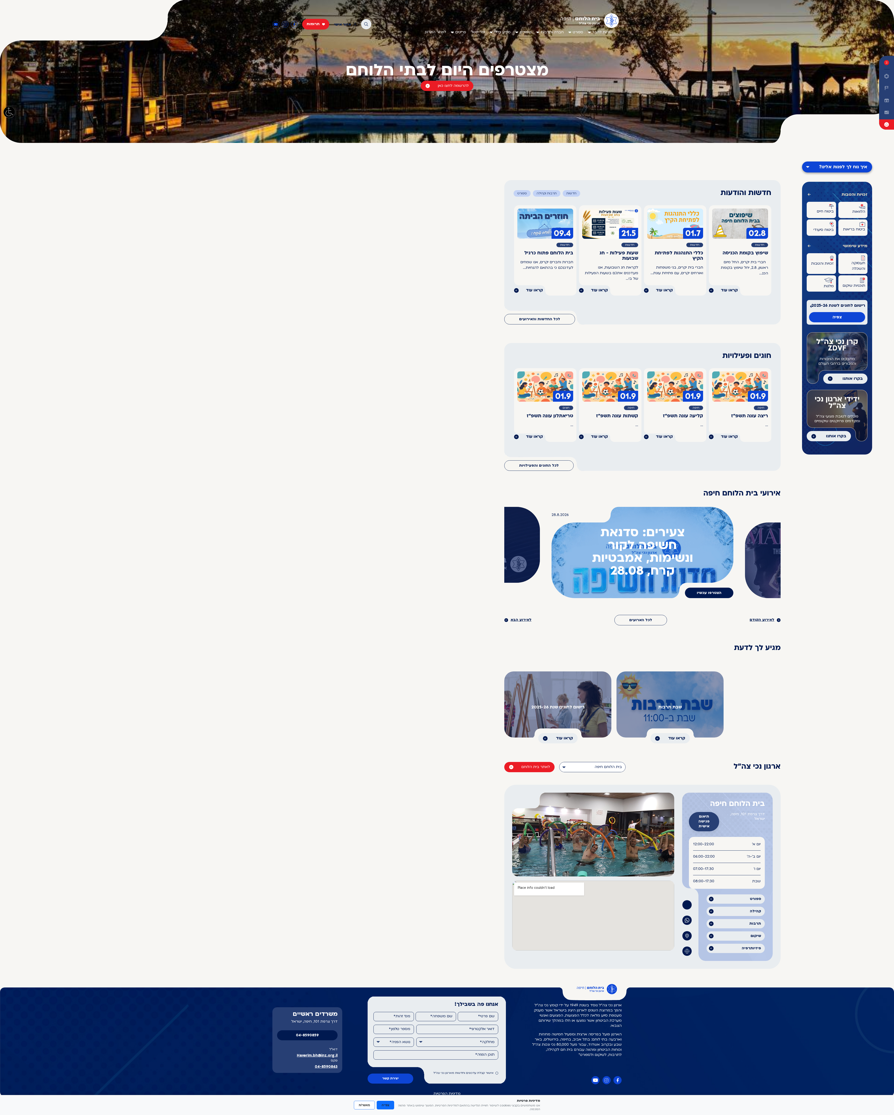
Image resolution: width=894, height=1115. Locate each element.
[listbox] (592, 767)
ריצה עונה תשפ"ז (749, 416)
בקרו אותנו (853, 379)
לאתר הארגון (435, 32)
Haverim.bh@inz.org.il (317, 1056)
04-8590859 (307, 1035)
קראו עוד (729, 290)
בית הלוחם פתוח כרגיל (548, 253)
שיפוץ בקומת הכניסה (745, 253)
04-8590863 (326, 1067)
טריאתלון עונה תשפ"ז (550, 416)
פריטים (460, 32)
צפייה (385, 1105)
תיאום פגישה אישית (704, 821)
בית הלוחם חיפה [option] (608, 767)
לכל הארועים (640, 620)
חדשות (571, 193)
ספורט (578, 32)
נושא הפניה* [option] (399, 1042)
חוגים (566, 408)
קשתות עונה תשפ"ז (617, 416)
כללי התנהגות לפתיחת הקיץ (679, 256)
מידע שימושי (855, 246)
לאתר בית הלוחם (535, 767)
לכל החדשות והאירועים (539, 319)
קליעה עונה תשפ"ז (683, 416)
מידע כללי (502, 32)
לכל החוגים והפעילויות (539, 466)
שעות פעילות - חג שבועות (618, 256)
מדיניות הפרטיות (447, 1094)
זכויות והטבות (854, 195)
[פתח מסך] (9, 112)
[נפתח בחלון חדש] (886, 88)
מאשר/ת (364, 1105)
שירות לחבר (602, 32)
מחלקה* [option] (487, 1042)
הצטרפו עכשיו (709, 593)
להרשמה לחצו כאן (453, 86)
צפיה (837, 317)
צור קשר (478, 32)
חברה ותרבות (552, 32)
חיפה (761, 408)
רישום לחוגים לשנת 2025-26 (838, 306)
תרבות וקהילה (547, 193)
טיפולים (526, 32)
